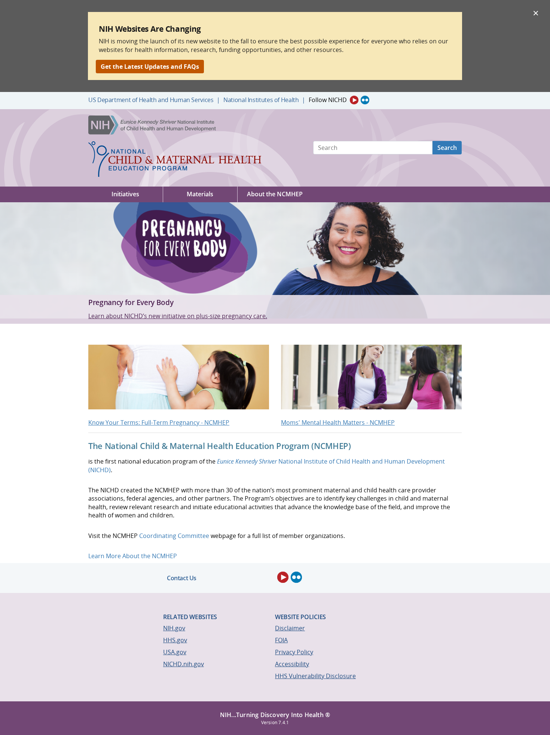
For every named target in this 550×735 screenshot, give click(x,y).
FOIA (281, 640)
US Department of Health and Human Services (151, 100)
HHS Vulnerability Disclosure (315, 676)
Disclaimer (290, 628)
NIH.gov (174, 628)
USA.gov (174, 652)
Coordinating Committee (174, 536)
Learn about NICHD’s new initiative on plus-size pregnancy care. (177, 316)
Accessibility (292, 664)
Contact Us (181, 578)
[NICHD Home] (152, 125)
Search (447, 148)
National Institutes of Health (261, 100)
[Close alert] (536, 12)
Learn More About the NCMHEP (132, 556)
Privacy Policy (294, 652)
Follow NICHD (328, 100)
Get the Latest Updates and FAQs (150, 66)
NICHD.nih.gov (183, 664)
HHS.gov (175, 640)
